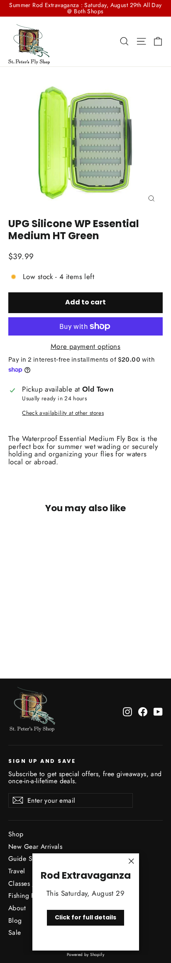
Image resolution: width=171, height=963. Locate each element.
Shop (16, 834)
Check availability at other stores (63, 413)
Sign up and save (42, 760)
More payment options (86, 346)
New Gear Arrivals (35, 846)
